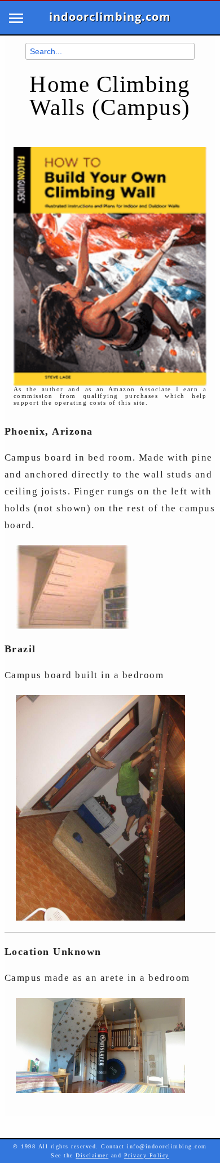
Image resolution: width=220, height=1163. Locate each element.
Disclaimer (92, 1155)
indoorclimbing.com (110, 17)
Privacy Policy (146, 1155)
